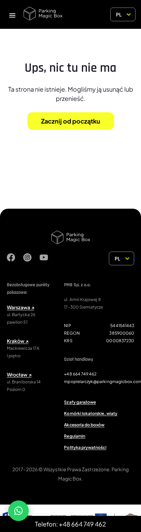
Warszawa (20, 307)
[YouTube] (44, 258)
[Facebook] (11, 258)
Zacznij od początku (70, 121)
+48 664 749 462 (80, 374)
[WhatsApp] (18, 510)
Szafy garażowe (80, 402)
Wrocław (19, 374)
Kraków (17, 341)
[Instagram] (27, 258)
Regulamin (74, 436)
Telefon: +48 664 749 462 (70, 524)
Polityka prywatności (85, 447)
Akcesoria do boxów (84, 424)
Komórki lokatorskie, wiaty (90, 413)
